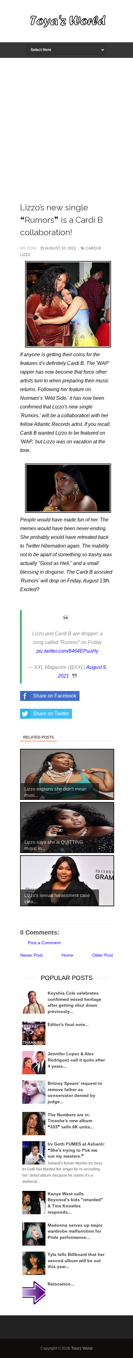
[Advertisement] (66, 128)
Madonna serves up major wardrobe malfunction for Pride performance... (75, 1231)
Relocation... (61, 1283)
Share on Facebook (54, 695)
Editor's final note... (68, 1024)
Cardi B (93, 248)
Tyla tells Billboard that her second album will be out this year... (76, 1260)
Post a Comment (44, 942)
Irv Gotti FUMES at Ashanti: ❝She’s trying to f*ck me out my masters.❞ (76, 1150)
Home (67, 955)
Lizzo (25, 255)
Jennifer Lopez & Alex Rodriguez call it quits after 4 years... (76, 1059)
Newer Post (31, 955)
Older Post (102, 955)
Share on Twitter (51, 713)
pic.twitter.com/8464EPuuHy (67, 651)
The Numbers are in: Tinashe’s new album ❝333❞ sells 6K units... (71, 1120)
